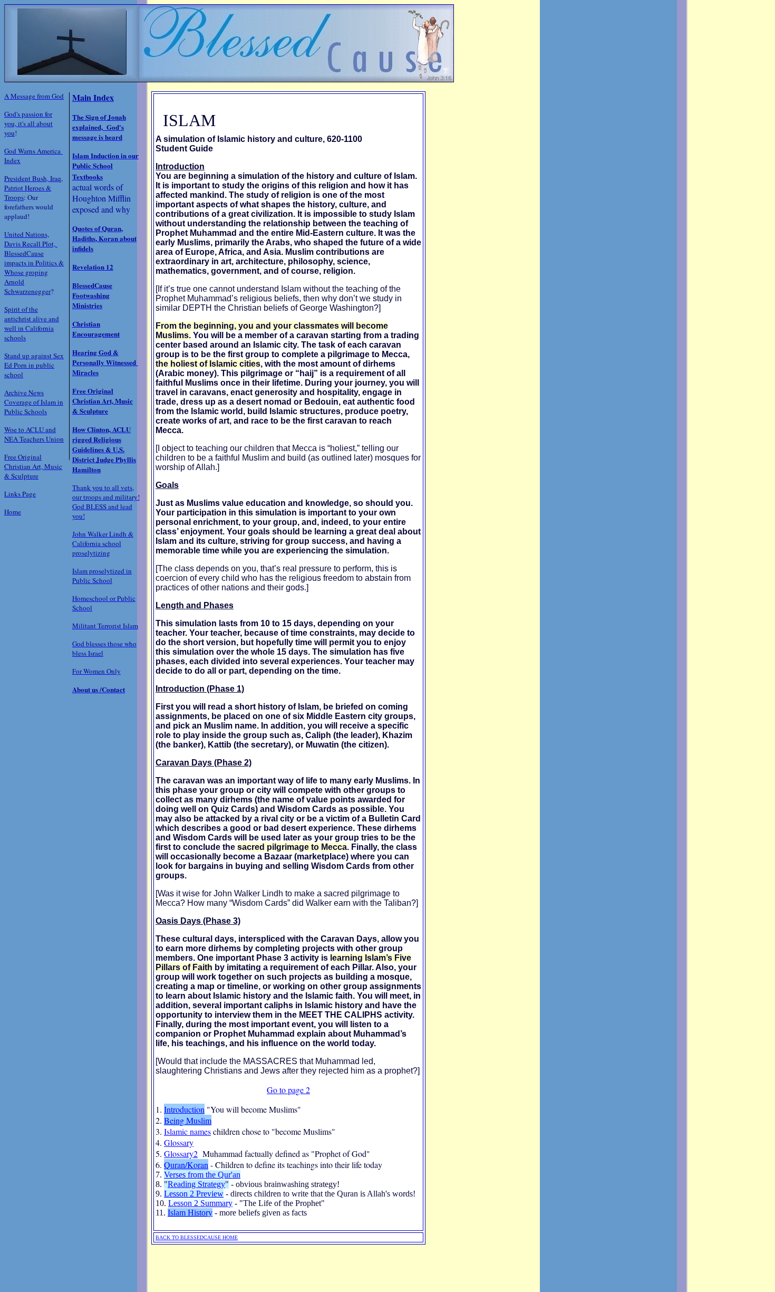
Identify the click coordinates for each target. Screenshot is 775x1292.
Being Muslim (187, 1120)
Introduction (184, 1109)
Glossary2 (181, 1153)
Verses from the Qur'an (202, 1174)
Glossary (178, 1142)
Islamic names (187, 1131)
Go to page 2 (288, 1089)
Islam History (190, 1212)
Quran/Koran (186, 1164)
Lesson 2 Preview (194, 1193)
